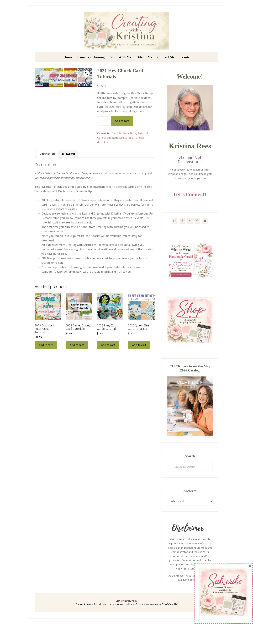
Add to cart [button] (46, 345)
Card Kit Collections (124, 133)
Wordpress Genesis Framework (132, 604)
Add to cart (122, 121)
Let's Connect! (190, 195)
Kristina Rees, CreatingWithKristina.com (126, 31)
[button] (86, 73)
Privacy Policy (130, 601)
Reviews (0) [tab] (67, 153)
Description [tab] (47, 153)
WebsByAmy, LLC (170, 604)
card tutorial (126, 137)
